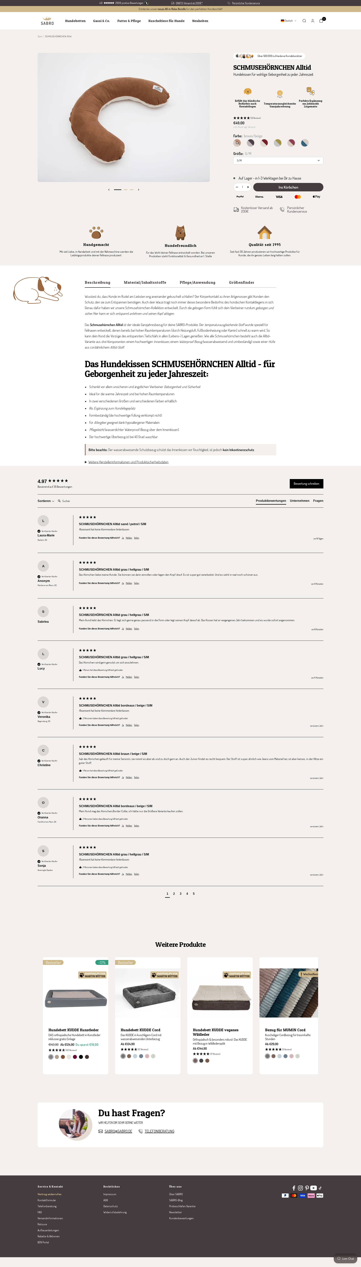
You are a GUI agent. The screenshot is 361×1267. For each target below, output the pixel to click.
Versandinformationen (50, 1218)
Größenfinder (241, 283)
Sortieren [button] (45, 501)
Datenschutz (110, 1206)
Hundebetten (75, 21)
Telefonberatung (159, 1131)
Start (40, 36)
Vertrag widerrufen (49, 1194)
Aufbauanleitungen (48, 1230)
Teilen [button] (136, 537)
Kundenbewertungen (181, 1218)
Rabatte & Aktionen (49, 1236)
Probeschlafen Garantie (182, 1206)
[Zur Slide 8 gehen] (117, 189)
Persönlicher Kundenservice (246, 3)
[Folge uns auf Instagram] (300, 1188)
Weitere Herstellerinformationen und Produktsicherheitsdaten (128, 462)
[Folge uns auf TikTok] (320, 1188)
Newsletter (175, 1212)
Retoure (42, 1224)
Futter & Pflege (129, 21)
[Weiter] (138, 190)
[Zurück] (109, 190)
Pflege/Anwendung (197, 283)
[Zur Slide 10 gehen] (131, 189)
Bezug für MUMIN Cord (285, 1030)
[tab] (271, 501)
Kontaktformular (47, 1200)
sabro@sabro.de (118, 1131)
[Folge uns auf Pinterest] (307, 1188)
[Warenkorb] (321, 20)
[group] (57, 481)
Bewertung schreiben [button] (306, 483)
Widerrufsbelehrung (115, 1212)
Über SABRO (176, 1194)
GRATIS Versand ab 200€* (189, 3)
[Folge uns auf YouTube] (313, 1188)
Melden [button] (129, 537)
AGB (105, 1200)
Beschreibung (97, 283)
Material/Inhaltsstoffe (145, 283)
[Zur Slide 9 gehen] (125, 189)
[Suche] (304, 20)
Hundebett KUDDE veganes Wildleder (216, 1032)
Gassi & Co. (101, 21)
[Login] (312, 20)
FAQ (40, 1212)
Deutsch (288, 20)
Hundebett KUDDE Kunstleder (74, 1030)
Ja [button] (123, 537)
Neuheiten (200, 21)
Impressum (109, 1194)
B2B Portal (43, 1242)
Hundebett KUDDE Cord (140, 1030)
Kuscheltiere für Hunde (166, 21)
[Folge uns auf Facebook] (293, 1188)
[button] (278, 118)
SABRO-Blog (176, 1200)
